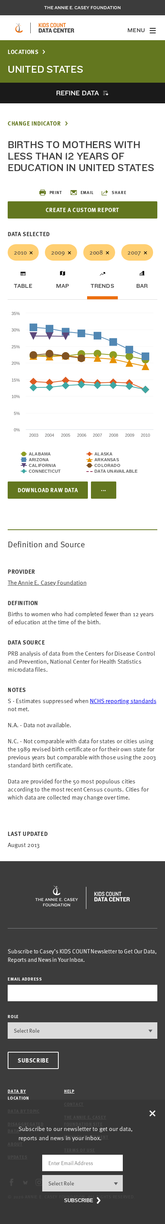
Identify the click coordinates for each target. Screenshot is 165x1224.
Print (56, 192)
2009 (57, 252)
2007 (133, 252)
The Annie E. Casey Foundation (82, 7)
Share (119, 192)
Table (23, 285)
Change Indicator (34, 123)
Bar (142, 285)
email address (25, 979)
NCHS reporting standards (123, 700)
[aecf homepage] (19, 28)
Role (13, 1016)
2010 (20, 252)
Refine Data (77, 93)
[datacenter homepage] (56, 28)
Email (87, 192)
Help (69, 1091)
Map (62, 285)
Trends (102, 285)
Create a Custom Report (82, 210)
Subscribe (33, 1060)
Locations (23, 52)
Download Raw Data (48, 490)
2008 (96, 252)
